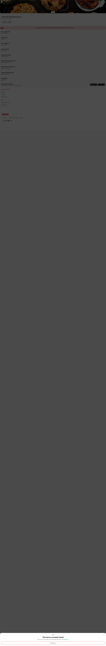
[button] (104, 635)
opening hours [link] (65, 639)
